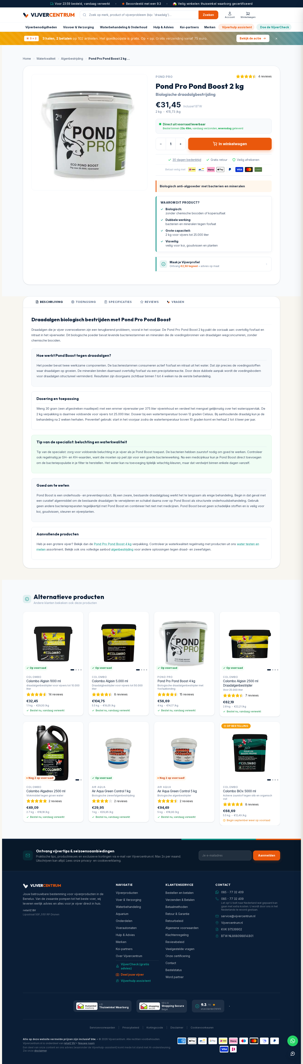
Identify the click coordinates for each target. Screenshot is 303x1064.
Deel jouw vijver (132, 974)
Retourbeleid (174, 921)
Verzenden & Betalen (180, 899)
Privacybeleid (130, 1027)
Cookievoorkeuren (202, 1027)
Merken (209, 27)
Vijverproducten (127, 892)
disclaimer (40, 1050)
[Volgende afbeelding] (78, 642)
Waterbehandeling (128, 907)
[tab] (49, 302)
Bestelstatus (174, 970)
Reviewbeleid (175, 942)
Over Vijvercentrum (129, 956)
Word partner (175, 977)
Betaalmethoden (177, 907)
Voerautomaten (126, 928)
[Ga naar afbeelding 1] (72, 669)
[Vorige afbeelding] (28, 642)
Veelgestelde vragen (180, 949)
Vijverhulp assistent (237, 27)
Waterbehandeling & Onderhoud (123, 27)
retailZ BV (69, 1043)
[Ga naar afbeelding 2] (76, 669)
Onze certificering (178, 956)
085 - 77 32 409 (232, 892)
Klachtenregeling (177, 935)
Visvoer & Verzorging (78, 27)
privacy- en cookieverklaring (101, 860)
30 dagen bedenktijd (187, 159)
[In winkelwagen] (78, 698)
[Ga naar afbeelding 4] (81, 669)
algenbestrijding (122, 549)
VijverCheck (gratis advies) (135, 966)
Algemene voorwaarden (182, 928)
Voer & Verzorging (128, 899)
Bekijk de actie (250, 38)
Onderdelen (124, 921)
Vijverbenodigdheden (41, 27)
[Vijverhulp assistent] (292, 1053)
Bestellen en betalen (180, 892)
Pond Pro (164, 76)
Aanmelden (266, 855)
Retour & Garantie (177, 914)
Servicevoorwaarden (102, 1027)
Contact (171, 963)
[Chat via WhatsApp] (292, 1041)
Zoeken (208, 15)
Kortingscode (155, 1027)
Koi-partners (189, 27)
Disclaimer (176, 1027)
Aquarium (122, 914)
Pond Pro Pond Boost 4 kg (113, 544)
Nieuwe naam (86, 1043)
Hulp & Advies (163, 27)
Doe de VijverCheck (274, 27)
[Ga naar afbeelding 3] (78, 669)
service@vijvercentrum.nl (238, 916)
